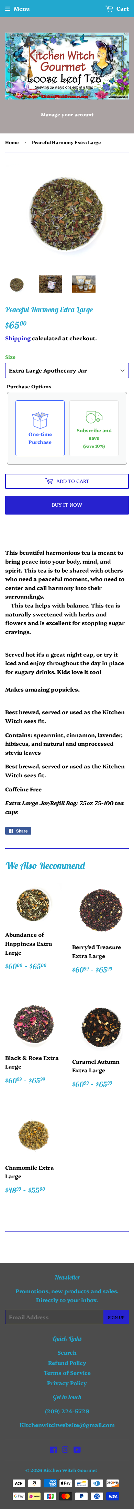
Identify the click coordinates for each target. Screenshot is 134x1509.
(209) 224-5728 (67, 1411)
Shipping (18, 338)
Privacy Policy (67, 1383)
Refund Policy (67, 1362)
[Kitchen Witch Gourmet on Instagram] (65, 1450)
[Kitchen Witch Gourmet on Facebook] (53, 1450)
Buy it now (67, 504)
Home (12, 142)
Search (67, 1352)
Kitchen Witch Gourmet (70, 1470)
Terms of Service (67, 1372)
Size (10, 356)
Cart (122, 8)
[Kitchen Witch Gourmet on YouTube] (77, 1450)
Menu (22, 8)
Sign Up (116, 1317)
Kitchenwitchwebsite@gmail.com (67, 1424)
